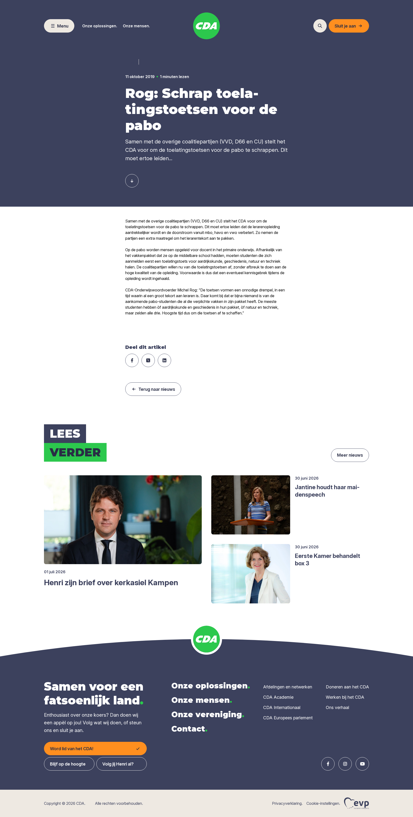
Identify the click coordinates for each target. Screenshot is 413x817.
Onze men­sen (201, 700)
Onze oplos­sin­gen (210, 685)
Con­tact (189, 728)
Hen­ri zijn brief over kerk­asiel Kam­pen (111, 582)
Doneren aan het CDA (347, 686)
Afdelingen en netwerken (287, 686)
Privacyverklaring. (287, 803)
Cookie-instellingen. (323, 803)
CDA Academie (278, 697)
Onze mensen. (136, 25)
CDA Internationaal (281, 707)
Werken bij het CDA (345, 697)
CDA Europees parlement (288, 717)
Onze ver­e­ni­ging (207, 714)
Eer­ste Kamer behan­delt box (327, 559)
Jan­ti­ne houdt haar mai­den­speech (327, 491)
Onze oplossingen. (99, 25)
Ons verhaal (337, 707)
